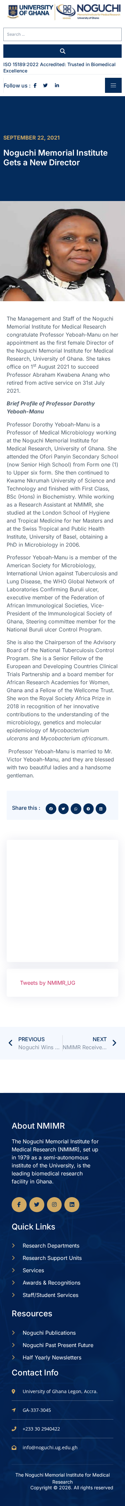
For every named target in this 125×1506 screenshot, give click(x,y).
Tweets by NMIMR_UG (47, 982)
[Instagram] (54, 1204)
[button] (51, 808)
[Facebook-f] (19, 1204)
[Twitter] (36, 1204)
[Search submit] (62, 51)
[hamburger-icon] (113, 85)
